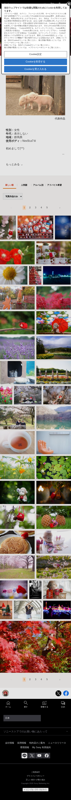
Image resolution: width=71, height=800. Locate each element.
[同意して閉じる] (68, 4)
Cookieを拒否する (35, 61)
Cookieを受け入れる (35, 69)
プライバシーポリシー (38, 47)
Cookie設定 (35, 54)
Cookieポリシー (31, 45)
